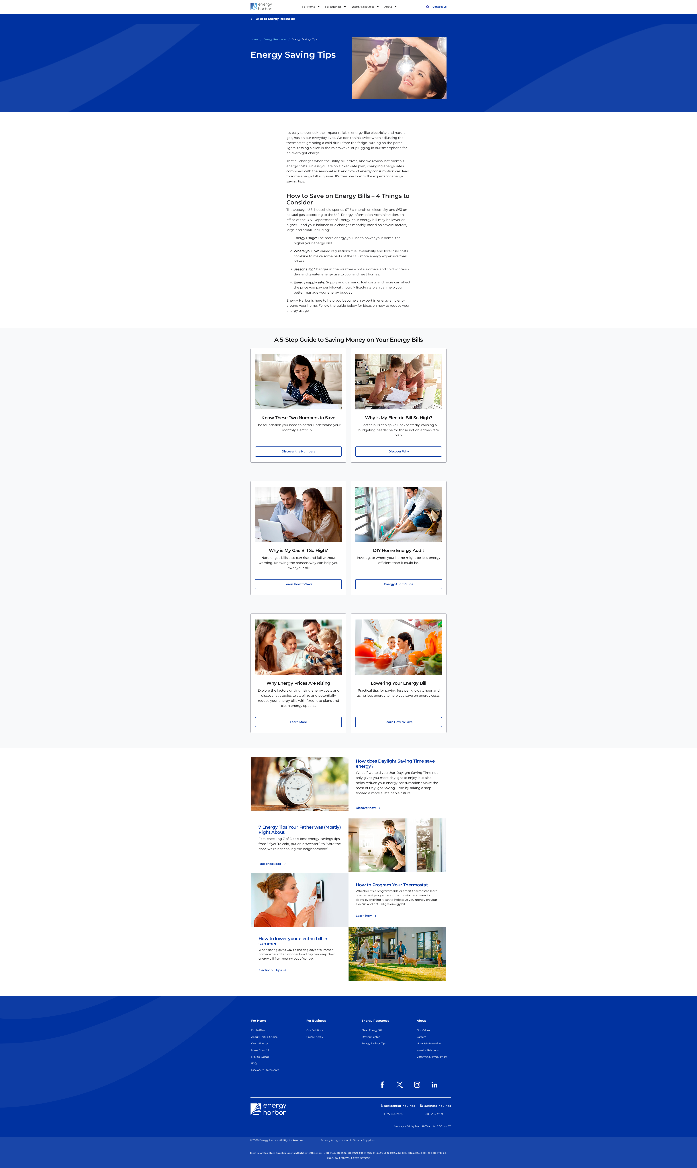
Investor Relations (428, 1050)
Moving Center (260, 1056)
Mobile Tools (352, 1140)
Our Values (423, 1030)
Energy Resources (275, 39)
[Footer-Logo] (268, 1109)
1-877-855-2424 (393, 1114)
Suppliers (369, 1140)
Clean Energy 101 (372, 1030)
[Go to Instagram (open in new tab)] (418, 1084)
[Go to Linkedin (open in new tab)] (435, 1084)
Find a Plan (258, 1030)
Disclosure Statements (265, 1070)
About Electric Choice (264, 1037)
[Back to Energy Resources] (253, 19)
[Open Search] (427, 6)
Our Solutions (314, 1030)
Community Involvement (432, 1056)
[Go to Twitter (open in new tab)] (400, 1084)
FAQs (254, 1063)
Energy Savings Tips (374, 1043)
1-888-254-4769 (433, 1114)
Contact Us (440, 6)
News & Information (429, 1043)
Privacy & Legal (330, 1140)
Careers (421, 1037)
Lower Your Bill (260, 1050)
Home (254, 39)
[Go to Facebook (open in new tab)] (383, 1084)
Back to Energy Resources (275, 19)
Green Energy (259, 1043)
